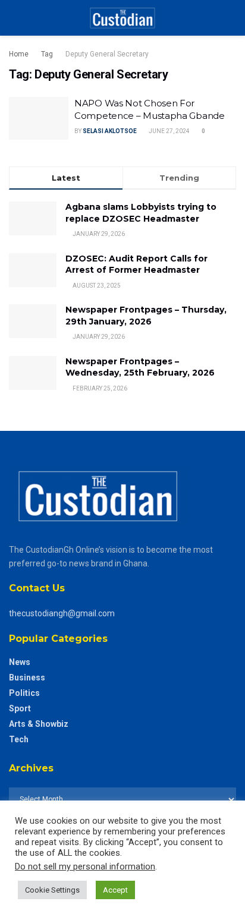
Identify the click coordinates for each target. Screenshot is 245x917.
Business (27, 677)
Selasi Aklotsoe (110, 131)
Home (19, 54)
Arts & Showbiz (38, 724)
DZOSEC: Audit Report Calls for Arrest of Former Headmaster (136, 264)
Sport (20, 708)
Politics (24, 693)
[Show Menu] (14, 18)
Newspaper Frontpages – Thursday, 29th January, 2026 (146, 315)
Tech (19, 739)
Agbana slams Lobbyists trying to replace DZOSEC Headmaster (140, 212)
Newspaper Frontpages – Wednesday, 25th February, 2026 (140, 367)
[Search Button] (231, 18)
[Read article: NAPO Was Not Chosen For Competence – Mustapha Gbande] (38, 118)
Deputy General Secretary (107, 54)
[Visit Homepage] (122, 18)
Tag (47, 54)
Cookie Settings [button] (52, 890)
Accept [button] (115, 890)
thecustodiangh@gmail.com (62, 613)
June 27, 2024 (168, 131)
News (19, 662)
